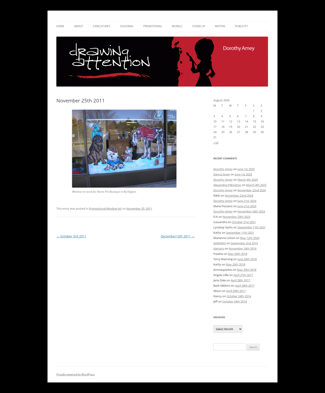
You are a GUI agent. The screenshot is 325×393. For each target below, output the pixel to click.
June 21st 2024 (246, 201)
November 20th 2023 (251, 211)
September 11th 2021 (251, 227)
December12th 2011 (178, 236)
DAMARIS (219, 243)
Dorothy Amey (223, 169)
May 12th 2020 (249, 238)
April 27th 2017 (243, 275)
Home (60, 26)
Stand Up (198, 26)
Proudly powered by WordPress (75, 374)
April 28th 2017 (240, 280)
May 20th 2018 (237, 254)
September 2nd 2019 (244, 243)
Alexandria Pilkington (227, 185)
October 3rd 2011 (71, 236)
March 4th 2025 (247, 180)
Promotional (152, 26)
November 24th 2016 (242, 248)
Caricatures (101, 26)
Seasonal (127, 26)
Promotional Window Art (105, 209)
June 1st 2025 (246, 169)
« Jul (215, 143)
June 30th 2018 (247, 259)
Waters (220, 26)
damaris (218, 248)
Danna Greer (221, 174)
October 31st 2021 (244, 222)
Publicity (241, 26)
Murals (177, 26)
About (78, 26)
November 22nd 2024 (251, 190)
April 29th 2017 (236, 291)
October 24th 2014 (239, 296)
